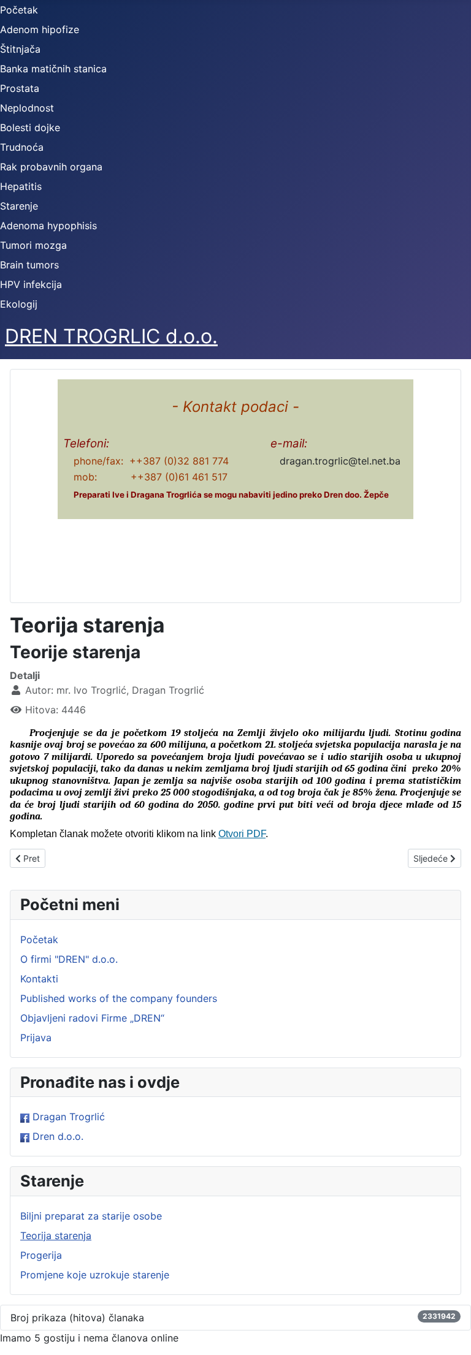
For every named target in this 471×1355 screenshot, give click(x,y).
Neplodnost (27, 108)
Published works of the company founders (118, 998)
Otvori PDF (242, 834)
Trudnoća (22, 147)
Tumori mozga (33, 245)
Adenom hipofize (39, 29)
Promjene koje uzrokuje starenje (94, 1275)
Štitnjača (20, 49)
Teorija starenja (55, 1235)
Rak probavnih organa (51, 167)
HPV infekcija (31, 284)
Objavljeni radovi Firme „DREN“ (92, 1018)
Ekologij (18, 304)
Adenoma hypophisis (48, 225)
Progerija (41, 1255)
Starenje (19, 206)
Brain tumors (29, 265)
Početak (19, 10)
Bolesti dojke (30, 127)
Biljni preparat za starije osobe (91, 1216)
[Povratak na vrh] (449, 1332)
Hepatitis (21, 186)
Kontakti (39, 979)
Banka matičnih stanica (53, 69)
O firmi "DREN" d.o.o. (69, 959)
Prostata (19, 88)
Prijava (36, 1037)
